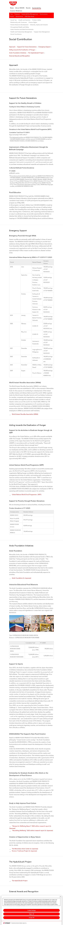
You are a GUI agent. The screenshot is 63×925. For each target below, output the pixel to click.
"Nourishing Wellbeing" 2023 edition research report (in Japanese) (32, 830)
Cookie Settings (31, 910)
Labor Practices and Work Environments (22, 29)
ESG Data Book (29, 16)
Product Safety (36, 20)
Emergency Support (44, 47)
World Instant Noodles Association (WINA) (25, 414)
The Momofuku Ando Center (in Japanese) (25, 849)
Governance (19, 16)
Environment (43, 14)
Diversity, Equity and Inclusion (39, 24)
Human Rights (33, 22)
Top (11, 14)
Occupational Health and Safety (20, 27)
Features (17, 14)
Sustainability (36, 8)
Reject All (31, 914)
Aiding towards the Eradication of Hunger (22, 50)
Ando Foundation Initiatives (17, 53)
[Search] (53, 3)
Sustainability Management (30, 14)
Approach (12, 47)
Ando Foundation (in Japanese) (21, 578)
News (12, 8)
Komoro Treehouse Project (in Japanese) (24, 851)
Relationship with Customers (19, 22)
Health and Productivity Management (21, 32)
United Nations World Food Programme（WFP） (27, 494)
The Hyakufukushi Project (36, 53)
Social (12, 16)
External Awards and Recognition (19, 56)
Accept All (31, 917)
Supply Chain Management (42, 32)
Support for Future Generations (27, 47)
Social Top (14, 20)
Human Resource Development (19, 24)
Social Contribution (16, 34)
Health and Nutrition (24, 20)
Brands (28, 8)
